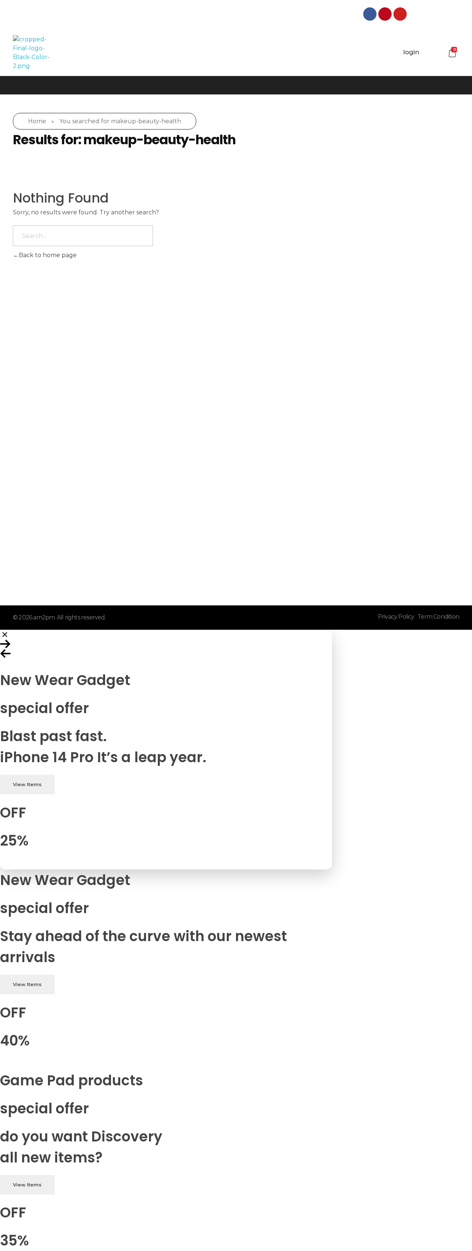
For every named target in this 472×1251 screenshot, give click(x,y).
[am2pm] (31, 52)
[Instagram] (415, 14)
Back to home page (48, 255)
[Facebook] (369, 14)
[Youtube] (400, 14)
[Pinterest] (385, 14)
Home (37, 121)
